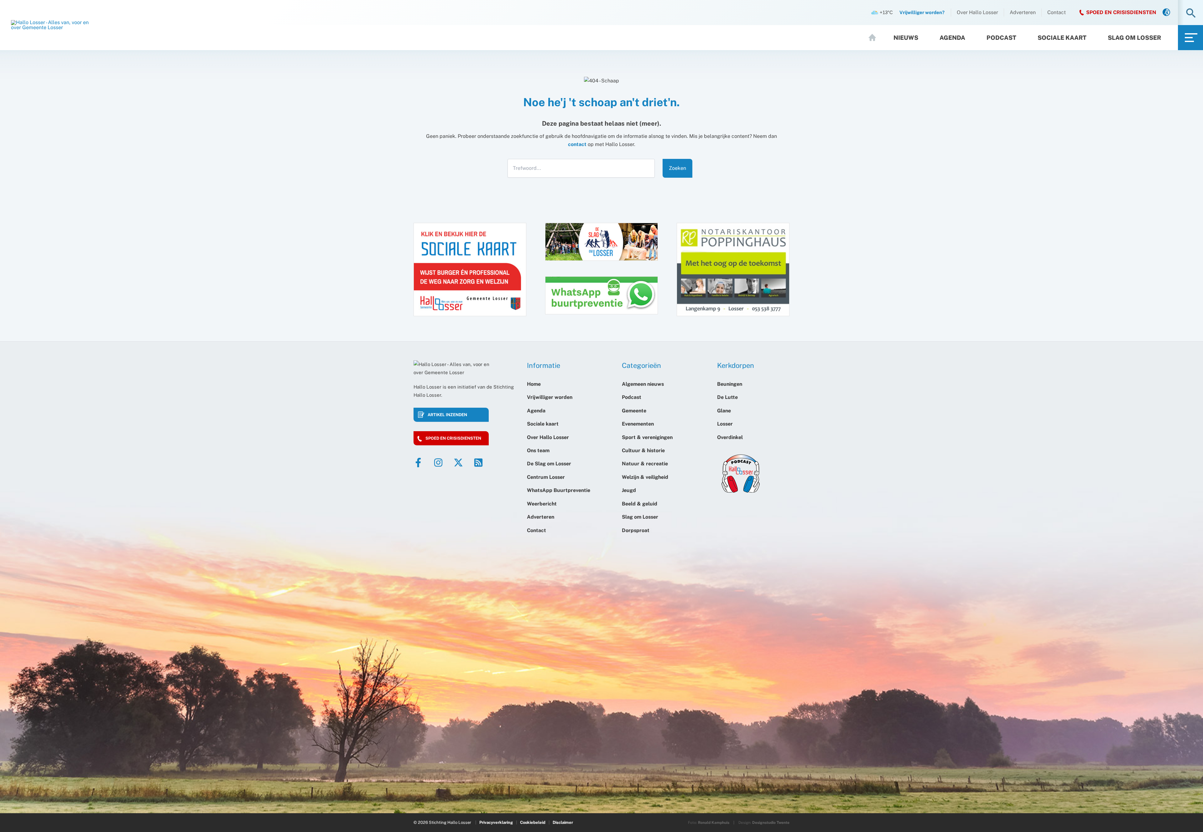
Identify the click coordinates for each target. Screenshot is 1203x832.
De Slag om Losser (549, 464)
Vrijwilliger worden (549, 397)
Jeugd (629, 490)
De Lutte (727, 397)
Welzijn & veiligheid (645, 477)
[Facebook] (418, 462)
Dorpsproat (635, 530)
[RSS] (478, 462)
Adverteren (1023, 12)
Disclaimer (563, 822)
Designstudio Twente (770, 822)
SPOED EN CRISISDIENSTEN (1121, 12)
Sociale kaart (1062, 37)
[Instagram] (438, 462)
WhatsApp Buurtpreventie (558, 490)
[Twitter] (458, 462)
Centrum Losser (546, 477)
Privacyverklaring (496, 822)
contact (577, 144)
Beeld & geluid (639, 504)
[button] (1191, 14)
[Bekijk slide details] (733, 269)
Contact (1056, 12)
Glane (724, 411)
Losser (725, 424)
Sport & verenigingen (647, 437)
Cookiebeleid (532, 822)
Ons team (538, 450)
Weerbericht (542, 504)
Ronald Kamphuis (713, 822)
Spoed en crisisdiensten (453, 438)
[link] (1166, 12)
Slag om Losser (1134, 37)
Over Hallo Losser (977, 12)
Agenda (952, 37)
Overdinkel (730, 437)
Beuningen (729, 384)
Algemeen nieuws (643, 384)
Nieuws (905, 37)
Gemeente (634, 411)
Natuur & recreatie (645, 464)
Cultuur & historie (643, 450)
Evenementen (638, 424)
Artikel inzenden (447, 414)
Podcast (1001, 37)
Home (875, 37)
